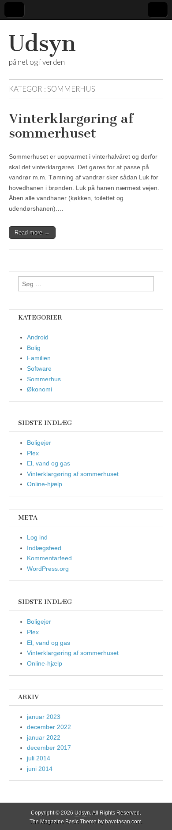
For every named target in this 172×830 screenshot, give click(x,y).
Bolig (34, 347)
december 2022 (49, 726)
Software (39, 368)
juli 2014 (38, 758)
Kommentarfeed (49, 558)
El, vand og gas (48, 463)
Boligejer (39, 442)
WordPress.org (48, 568)
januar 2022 (43, 737)
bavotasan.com (123, 822)
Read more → (32, 232)
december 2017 (49, 747)
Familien (39, 357)
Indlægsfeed (44, 547)
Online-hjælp (44, 484)
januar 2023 (43, 716)
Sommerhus (44, 379)
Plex (33, 453)
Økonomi (39, 389)
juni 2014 (39, 768)
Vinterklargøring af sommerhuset (71, 126)
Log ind (37, 537)
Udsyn (42, 43)
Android (38, 337)
